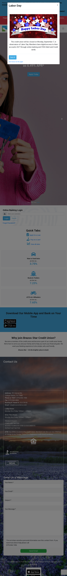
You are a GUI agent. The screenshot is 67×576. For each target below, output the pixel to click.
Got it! (12, 57)
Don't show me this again (16, 62)
